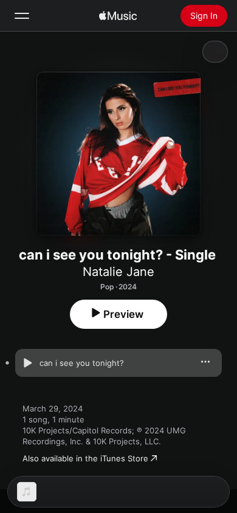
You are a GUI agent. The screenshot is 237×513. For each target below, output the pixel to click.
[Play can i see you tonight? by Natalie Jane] (27, 362)
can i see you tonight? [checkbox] (82, 363)
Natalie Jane (118, 271)
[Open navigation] (22, 15)
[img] (118, 15)
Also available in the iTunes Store (85, 458)
